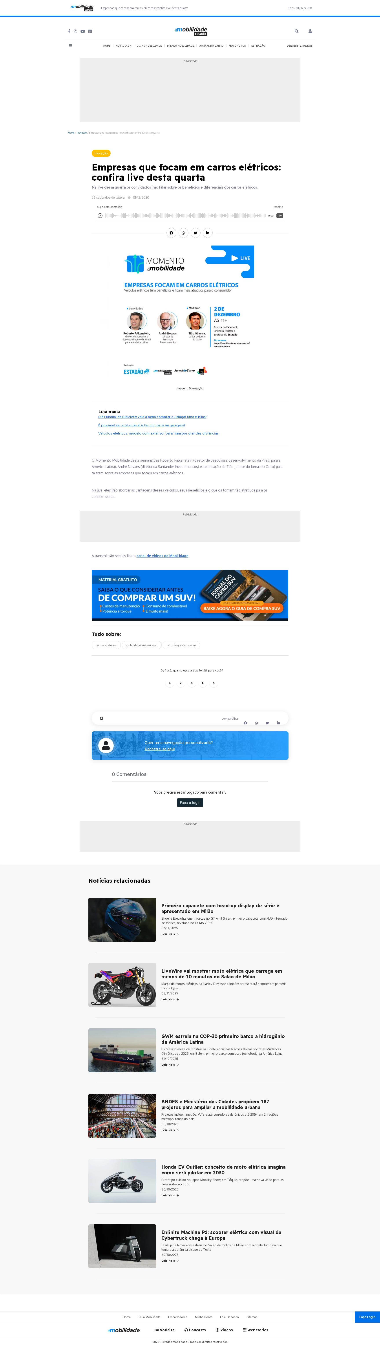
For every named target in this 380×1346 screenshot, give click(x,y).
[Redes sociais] (69, 31)
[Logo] (192, 31)
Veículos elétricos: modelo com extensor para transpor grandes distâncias (158, 433)
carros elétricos (106, 645)
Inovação (82, 132)
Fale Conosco (229, 1317)
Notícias (167, 1330)
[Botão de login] (310, 31)
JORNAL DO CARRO (211, 45)
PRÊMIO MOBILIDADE (180, 45)
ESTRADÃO (258, 45)
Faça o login (190, 802)
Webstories (257, 1330)
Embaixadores (177, 1317)
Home (71, 132)
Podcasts (197, 1330)
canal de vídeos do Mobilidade (162, 556)
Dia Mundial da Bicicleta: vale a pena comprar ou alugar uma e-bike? (152, 417)
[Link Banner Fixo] (190, 595)
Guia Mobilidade (150, 1317)
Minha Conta (203, 1317)
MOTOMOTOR (237, 45)
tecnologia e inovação (181, 645)
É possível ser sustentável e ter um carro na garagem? (141, 425)
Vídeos (226, 1330)
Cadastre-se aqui (160, 749)
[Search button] (297, 31)
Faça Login (367, 1317)
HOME (107, 45)
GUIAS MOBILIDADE (149, 45)
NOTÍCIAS (123, 45)
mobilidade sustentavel (141, 645)
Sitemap (252, 1317)
